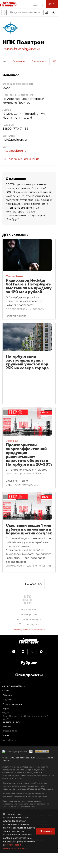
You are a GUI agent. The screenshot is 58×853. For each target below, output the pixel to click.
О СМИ (6, 690)
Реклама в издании (12, 704)
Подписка (7, 699)
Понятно (46, 831)
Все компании (29, 609)
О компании (39, 61)
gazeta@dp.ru (9, 740)
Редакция (7, 695)
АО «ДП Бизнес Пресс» (14, 686)
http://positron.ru (14, 150)
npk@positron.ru (14, 139)
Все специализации (29, 619)
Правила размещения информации (29, 629)
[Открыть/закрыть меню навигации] (35, 4)
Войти (52, 4)
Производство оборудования (21, 49)
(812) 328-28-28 (9, 731)
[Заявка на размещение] (54, 12)
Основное (19, 61)
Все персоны (29, 614)
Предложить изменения (22, 158)
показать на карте (11, 722)
